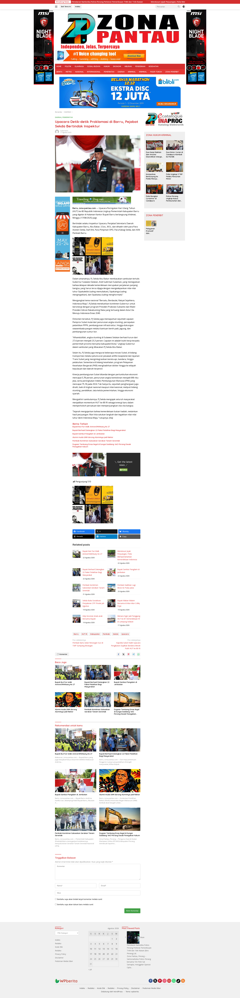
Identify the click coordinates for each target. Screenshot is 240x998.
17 (91, 954)
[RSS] (183, 981)
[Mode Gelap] (183, 7)
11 (95, 949)
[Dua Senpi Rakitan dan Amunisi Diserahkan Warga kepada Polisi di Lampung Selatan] (154, 145)
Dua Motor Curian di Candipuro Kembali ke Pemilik (174, 154)
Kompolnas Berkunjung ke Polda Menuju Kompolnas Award (154, 176)
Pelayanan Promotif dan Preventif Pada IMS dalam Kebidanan (150, 231)
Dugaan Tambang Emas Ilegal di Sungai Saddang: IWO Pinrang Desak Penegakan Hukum (101, 445)
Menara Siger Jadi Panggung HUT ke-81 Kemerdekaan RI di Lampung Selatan (128, 619)
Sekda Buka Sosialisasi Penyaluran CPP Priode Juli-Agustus (93, 603)
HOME (58, 66)
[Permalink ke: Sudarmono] (57, 131)
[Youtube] (169, 981)
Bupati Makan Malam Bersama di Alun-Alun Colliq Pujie (128, 603)
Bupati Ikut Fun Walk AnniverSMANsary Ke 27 (91, 427)
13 (104, 949)
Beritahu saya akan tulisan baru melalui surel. (75, 904)
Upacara (125, 634)
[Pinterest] (160, 981)
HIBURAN (128, 66)
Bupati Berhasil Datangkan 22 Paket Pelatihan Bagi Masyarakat (99, 430)
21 (108, 954)
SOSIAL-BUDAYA (93, 66)
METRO (69, 72)
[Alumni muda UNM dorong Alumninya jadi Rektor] (68, 699)
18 (95, 954)
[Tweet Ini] (123, 654)
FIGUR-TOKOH (156, 72)
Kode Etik (59, 947)
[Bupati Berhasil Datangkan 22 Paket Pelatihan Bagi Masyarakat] (97, 672)
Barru (76, 634)
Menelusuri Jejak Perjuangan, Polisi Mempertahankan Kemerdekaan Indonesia (141, 2)
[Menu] (56, 7)
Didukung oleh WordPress (112, 991)
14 (108, 949)
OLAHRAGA (79, 66)
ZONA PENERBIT (172, 72)
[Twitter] (155, 981)
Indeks (77, 7)
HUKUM (107, 66)
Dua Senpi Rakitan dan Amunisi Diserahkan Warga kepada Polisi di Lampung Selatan (154, 154)
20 (104, 954)
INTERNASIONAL (93, 72)
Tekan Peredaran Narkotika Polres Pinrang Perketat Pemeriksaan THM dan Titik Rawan (139, 944)
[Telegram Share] (133, 654)
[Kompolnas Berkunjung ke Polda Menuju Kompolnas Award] (154, 167)
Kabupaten (95, 634)
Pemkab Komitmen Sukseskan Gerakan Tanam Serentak (96, 441)
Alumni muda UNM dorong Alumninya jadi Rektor (92, 437)
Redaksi (58, 943)
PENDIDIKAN (140, 66)
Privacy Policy (60, 954)
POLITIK (68, 66)
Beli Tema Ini (66, 7)
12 (99, 949)
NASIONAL (79, 72)
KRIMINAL (132, 72)
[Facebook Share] (118, 654)
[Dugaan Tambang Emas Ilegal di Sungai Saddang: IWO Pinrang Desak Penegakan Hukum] (127, 699)
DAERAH (121, 72)
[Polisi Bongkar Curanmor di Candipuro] (154, 189)
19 (99, 954)
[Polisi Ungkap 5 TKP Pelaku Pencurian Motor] (174, 167)
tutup (51, 11)
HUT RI (84, 634)
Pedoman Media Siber (64, 961)
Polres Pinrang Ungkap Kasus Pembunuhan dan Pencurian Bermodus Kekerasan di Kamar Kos (173, 198)
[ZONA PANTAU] (120, 31)
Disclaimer (59, 957)
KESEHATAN (153, 66)
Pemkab (106, 634)
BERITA (59, 72)
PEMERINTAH (109, 72)
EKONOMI (117, 66)
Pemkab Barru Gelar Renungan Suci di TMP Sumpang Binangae (87, 643)
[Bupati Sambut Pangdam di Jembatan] (127, 672)
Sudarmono (64, 131)
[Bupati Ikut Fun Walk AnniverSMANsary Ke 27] (68, 672)
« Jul (90, 969)
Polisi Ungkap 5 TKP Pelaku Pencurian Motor (174, 176)
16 (116, 949)
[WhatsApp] (174, 981)
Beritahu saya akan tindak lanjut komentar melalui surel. (79, 899)
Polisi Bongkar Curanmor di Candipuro (152, 198)
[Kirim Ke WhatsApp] (138, 654)
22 (112, 954)
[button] (178, 7)
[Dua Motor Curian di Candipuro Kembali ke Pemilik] (174, 145)
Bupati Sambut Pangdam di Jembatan (88, 434)
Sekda (115, 634)
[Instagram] (164, 981)
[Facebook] (151, 981)
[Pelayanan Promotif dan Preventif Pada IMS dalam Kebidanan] (151, 223)
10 (91, 949)
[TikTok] (178, 981)
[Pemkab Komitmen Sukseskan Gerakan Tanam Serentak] (97, 699)
